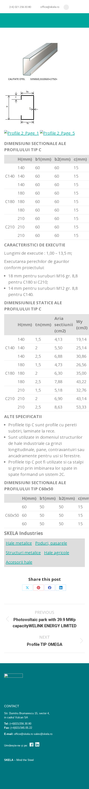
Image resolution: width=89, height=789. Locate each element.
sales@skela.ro (43, 734)
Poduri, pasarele (51, 543)
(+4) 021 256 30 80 (20, 6)
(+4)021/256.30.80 (20, 723)
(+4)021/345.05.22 (21, 727)
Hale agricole (56, 552)
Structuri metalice (23, 552)
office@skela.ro (49, 6)
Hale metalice (19, 543)
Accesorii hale (19, 562)
